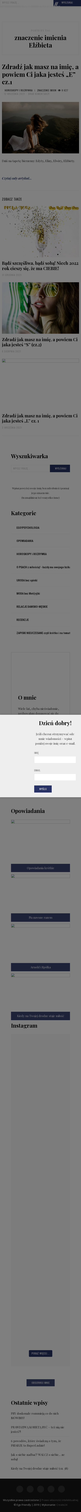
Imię (36, 752)
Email (37, 770)
